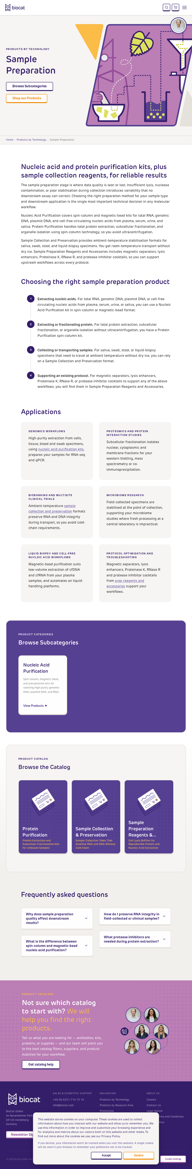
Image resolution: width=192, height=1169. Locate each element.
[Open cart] (175, 7)
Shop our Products (26, 98)
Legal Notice (155, 1111)
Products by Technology (31, 139)
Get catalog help (40, 1064)
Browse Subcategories (29, 86)
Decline (138, 1155)
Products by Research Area (116, 1105)
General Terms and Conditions (165, 1116)
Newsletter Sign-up (26, 1134)
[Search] (166, 7)
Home (9, 139)
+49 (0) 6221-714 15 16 (68, 1099)
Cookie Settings (173, 1159)
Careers (151, 1099)
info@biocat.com (63, 1105)
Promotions (107, 1111)
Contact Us (154, 1105)
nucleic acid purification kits (61, 449)
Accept (106, 1155)
